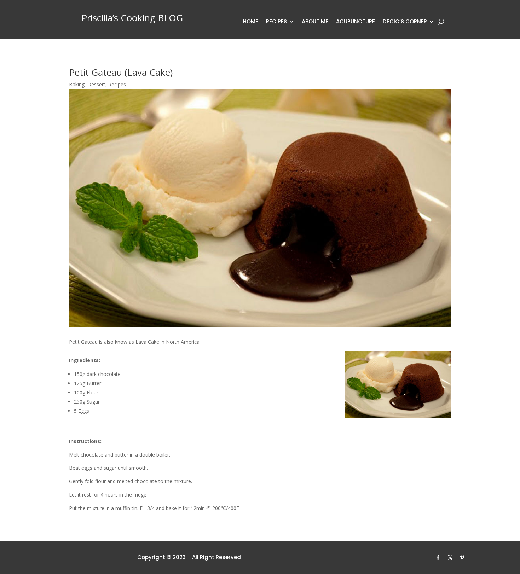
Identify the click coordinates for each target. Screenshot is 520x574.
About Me (315, 22)
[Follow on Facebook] (438, 557)
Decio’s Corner (405, 22)
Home (250, 22)
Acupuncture (355, 22)
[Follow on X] (450, 557)
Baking (77, 84)
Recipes (276, 22)
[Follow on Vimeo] (462, 557)
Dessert (96, 84)
